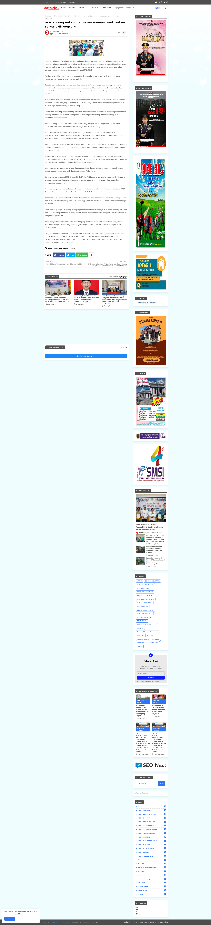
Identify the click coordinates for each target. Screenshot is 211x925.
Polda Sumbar (142, 643)
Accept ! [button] (10, 919)
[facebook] (137, 907)
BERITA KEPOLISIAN (143, 588)
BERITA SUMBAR (142, 621)
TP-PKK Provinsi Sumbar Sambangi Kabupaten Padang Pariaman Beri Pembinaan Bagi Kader (155, 538)
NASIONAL (71, 8)
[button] (165, 8)
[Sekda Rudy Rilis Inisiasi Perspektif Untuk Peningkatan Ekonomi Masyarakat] (151, 508)
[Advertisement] (87, 327)
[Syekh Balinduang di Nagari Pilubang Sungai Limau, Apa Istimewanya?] (140, 561)
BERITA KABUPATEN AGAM (145, 585)
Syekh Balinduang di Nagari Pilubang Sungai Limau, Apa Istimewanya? (155, 561)
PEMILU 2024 (156, 639)
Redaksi (45, 2)
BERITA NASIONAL (142, 606)
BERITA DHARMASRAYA (152, 581)
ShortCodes (130, 8)
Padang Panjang (143, 639)
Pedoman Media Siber (58, 2)
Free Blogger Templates (61, 922)
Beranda (48, 16)
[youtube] (137, 909)
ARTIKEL (139, 581)
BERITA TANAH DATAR (144, 625)
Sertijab (139, 646)
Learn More (18, 914)
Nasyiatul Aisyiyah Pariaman (147, 632)
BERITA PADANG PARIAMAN (62, 16)
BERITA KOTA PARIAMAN (144, 595)
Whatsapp (83, 255)
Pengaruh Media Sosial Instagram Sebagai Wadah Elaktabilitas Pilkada (155, 550)
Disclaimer (72, 2)
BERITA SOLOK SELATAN (144, 617)
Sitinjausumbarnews (90, 922)
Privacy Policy (163, 922)
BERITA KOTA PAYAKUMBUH (145, 599)
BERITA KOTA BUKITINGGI (145, 592)
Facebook (60, 255)
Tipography (119, 8)
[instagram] (136, 912)
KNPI (155, 625)
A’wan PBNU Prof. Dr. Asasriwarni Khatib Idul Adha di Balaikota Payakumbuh (159, 710)
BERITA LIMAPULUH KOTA (144, 603)
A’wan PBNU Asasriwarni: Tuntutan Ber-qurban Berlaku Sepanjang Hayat (142, 711)
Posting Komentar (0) (86, 356)
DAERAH (82, 8)
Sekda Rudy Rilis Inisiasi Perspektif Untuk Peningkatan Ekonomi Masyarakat (149, 527)
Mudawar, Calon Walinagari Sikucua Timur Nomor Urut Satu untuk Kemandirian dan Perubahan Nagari (86, 298)
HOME (63, 8)
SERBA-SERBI (106, 8)
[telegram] (137, 914)
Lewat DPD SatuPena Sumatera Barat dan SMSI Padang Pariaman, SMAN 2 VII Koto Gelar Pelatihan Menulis (57, 298)
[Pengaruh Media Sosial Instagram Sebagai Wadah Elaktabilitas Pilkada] (140, 549)
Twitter (72, 255)
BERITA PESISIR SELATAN (144, 614)
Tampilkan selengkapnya (117, 277)
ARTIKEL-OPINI (94, 8)
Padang (150, 635)
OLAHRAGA (140, 635)
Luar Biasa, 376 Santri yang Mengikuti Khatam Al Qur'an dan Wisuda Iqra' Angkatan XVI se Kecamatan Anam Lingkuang (114, 299)
